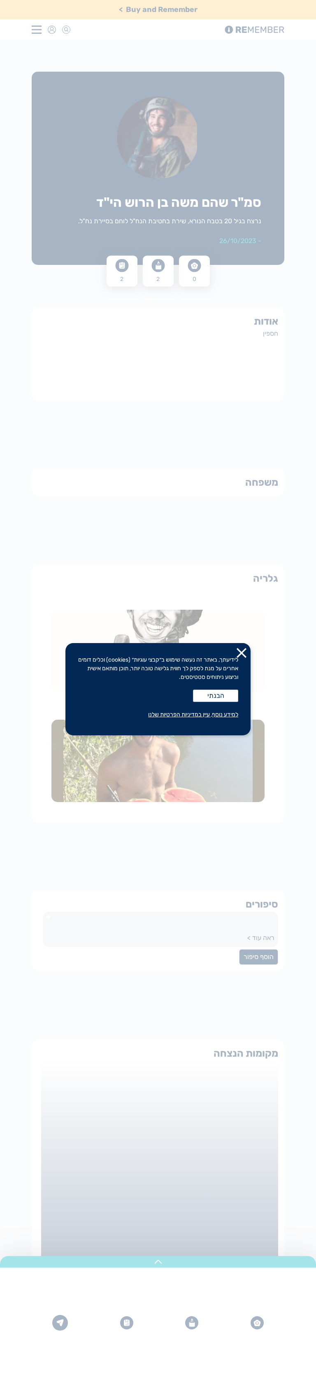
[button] (241, 654)
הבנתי (215, 696)
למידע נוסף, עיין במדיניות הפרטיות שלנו (193, 714)
